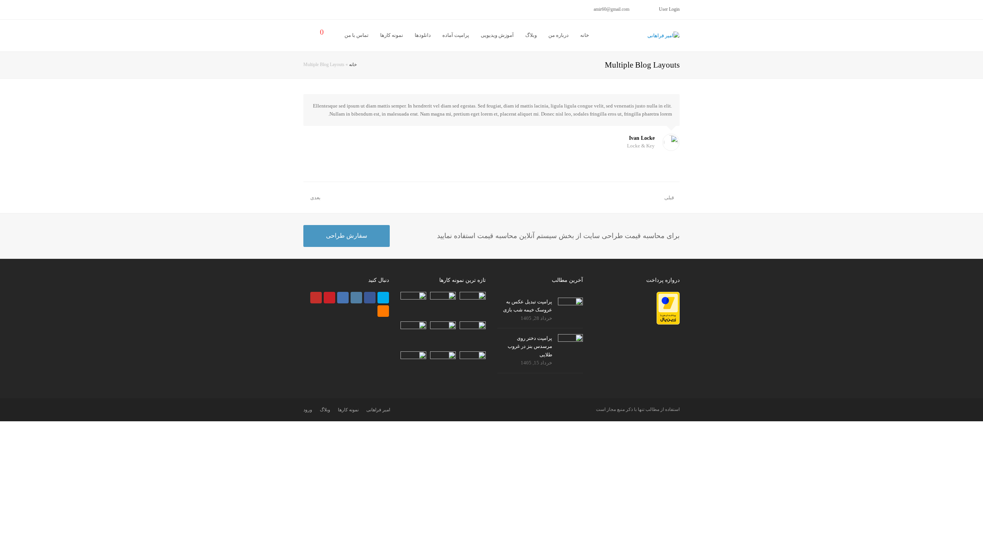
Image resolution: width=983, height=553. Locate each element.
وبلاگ (325, 409)
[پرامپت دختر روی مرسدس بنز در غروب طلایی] (570, 341)
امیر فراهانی (378, 409)
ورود (307, 409)
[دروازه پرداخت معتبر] (668, 323)
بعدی (315, 197)
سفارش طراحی (346, 235)
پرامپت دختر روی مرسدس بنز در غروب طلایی (530, 346)
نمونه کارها (348, 409)
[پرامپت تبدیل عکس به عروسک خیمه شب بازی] (570, 305)
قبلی (669, 197)
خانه (353, 64)
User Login (669, 9)
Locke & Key (641, 146)
